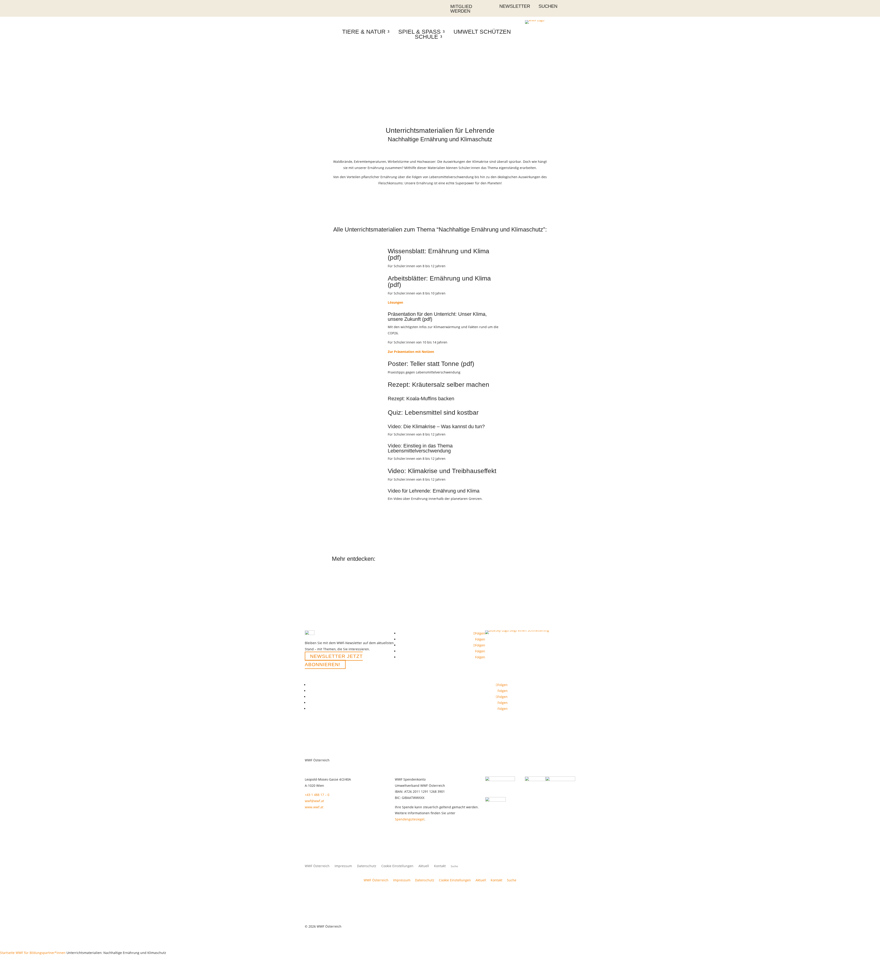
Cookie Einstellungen (397, 866)
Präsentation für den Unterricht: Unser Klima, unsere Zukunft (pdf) (437, 316)
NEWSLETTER (514, 6)
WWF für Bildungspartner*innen (41, 953)
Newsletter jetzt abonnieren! (334, 660)
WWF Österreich (317, 866)
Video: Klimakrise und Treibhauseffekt (442, 470)
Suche (511, 880)
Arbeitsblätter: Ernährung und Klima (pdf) (439, 281)
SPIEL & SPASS (419, 31)
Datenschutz (366, 866)
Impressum (343, 866)
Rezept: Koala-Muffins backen (421, 398)
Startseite (7, 953)
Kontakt (440, 866)
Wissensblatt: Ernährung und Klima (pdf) (438, 254)
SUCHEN (548, 6)
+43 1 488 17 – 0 (317, 795)
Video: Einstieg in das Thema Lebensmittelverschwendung (420, 448)
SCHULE (426, 36)
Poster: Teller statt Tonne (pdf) (431, 363)
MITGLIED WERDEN (461, 9)
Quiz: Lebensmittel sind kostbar (433, 412)
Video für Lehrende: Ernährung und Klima (434, 491)
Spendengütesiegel (409, 819)
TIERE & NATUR (363, 31)
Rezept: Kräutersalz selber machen (438, 384)
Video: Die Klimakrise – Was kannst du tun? (436, 426)
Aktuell (423, 866)
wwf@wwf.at (314, 801)
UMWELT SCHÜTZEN (482, 31)
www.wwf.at (314, 807)
